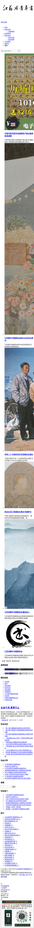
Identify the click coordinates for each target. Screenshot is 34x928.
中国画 (8, 831)
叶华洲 (7, 682)
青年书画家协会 (11, 821)
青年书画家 (9, 855)
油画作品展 (9, 859)
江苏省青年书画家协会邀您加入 (17, 612)
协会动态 (8, 29)
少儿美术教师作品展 (11, 694)
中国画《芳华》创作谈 (13, 807)
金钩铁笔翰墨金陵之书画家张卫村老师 (18, 770)
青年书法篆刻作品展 (12, 835)
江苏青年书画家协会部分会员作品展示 (18, 778)
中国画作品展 (10, 849)
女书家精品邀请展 (12, 865)
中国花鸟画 (8, 700)
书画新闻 (11, 31)
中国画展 (9, 825)
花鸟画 (8, 823)
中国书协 (9, 845)
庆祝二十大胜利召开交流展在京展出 (19, 454)
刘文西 (7, 696)
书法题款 (8, 690)
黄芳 (6, 684)
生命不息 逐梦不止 (10, 707)
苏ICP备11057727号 (25, 874)
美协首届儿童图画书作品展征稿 (16, 742)
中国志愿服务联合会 (11, 698)
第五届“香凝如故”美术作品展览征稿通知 (19, 752)
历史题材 (8, 686)
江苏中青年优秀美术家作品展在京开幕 (18, 744)
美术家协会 (9, 839)
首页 (6, 27)
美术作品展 (9, 847)
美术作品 (8, 688)
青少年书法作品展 (12, 829)
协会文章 (11, 37)
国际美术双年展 (11, 843)
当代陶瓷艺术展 (11, 863)
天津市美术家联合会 (12, 819)
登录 (2, 22)
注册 (5, 22)
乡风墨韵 (9, 861)
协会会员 (8, 35)
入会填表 (8, 41)
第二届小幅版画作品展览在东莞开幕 (18, 728)
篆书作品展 (9, 857)
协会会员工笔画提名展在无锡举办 (18, 512)
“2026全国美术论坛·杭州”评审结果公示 (19, 750)
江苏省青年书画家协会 (13, 651)
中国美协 (8, 692)
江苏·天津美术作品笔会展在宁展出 (16, 774)
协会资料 (11, 39)
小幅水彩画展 (10, 853)
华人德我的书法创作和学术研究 (15, 772)
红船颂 (8, 851)
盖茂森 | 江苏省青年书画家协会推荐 (17, 809)
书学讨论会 (9, 827)
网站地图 (4, 877)
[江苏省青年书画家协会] (18, 647)
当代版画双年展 (11, 841)
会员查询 (8, 33)
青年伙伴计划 (10, 833)
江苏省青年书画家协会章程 (14, 776)
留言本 (7, 43)
